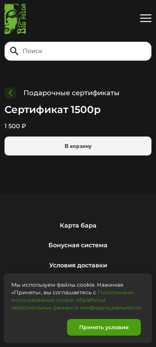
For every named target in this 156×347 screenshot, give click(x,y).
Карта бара (78, 225)
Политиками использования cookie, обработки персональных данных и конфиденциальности (76, 300)
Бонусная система (78, 245)
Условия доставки (78, 265)
